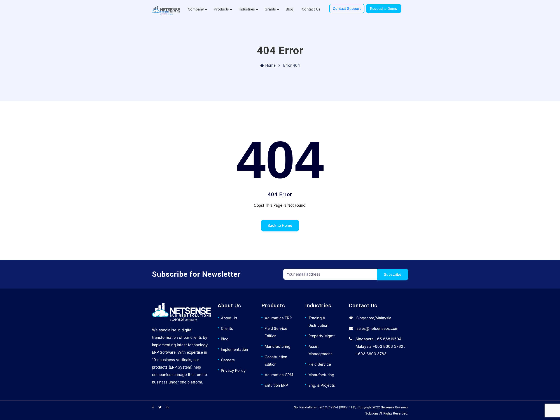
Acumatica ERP (278, 318)
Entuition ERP (276, 385)
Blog (225, 339)
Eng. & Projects (321, 385)
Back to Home (280, 225)
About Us (229, 318)
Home (270, 65)
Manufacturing (277, 346)
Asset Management (320, 350)
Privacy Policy (233, 370)
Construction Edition (276, 361)
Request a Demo (383, 8)
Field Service (319, 364)
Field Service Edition (276, 332)
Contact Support (347, 8)
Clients (227, 328)
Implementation (234, 349)
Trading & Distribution (318, 322)
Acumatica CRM (279, 375)
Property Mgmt (321, 336)
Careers (228, 360)
